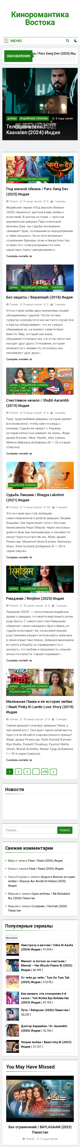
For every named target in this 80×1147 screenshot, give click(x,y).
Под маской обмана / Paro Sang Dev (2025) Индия (39, 53)
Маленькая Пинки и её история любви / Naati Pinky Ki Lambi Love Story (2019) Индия (39, 706)
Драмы (12, 118)
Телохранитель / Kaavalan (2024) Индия (33, 129)
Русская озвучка (20, 390)
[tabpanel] (40, 1108)
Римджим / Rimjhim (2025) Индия (35, 598)
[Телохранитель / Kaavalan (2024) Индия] (40, 104)
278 (44, 771)
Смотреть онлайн (17, 256)
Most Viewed (11, 938)
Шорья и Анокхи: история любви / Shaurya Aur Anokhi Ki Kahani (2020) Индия (41, 881)
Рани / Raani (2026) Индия (45, 860)
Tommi (14, 201)
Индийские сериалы (34, 118)
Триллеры (57, 287)
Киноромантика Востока (40, 18)
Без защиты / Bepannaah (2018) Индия (39, 297)
